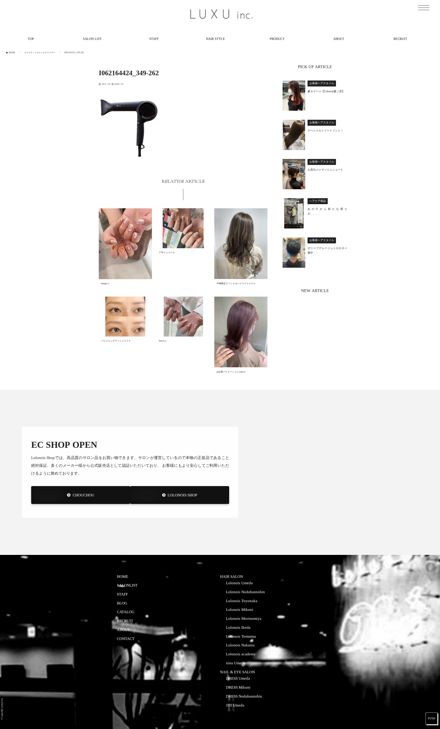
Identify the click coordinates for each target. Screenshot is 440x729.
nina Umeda (235, 663)
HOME (122, 576)
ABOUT (338, 38)
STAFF (154, 38)
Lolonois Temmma (241, 636)
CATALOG (125, 612)
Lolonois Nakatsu (240, 645)
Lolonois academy (241, 654)
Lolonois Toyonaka (241, 601)
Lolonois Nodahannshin (245, 592)
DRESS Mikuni (238, 687)
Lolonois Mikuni (239, 609)
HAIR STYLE (215, 38)
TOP (31, 38)
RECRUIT (400, 38)
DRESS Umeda (238, 678)
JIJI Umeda (235, 705)
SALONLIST (127, 585)
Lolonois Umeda (239, 583)
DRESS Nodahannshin (244, 696)
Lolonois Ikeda (238, 627)
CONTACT (126, 638)
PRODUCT (277, 38)
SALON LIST (92, 38)
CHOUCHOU (83, 495)
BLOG (122, 603)
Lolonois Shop (182, 495)
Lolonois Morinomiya (243, 618)
